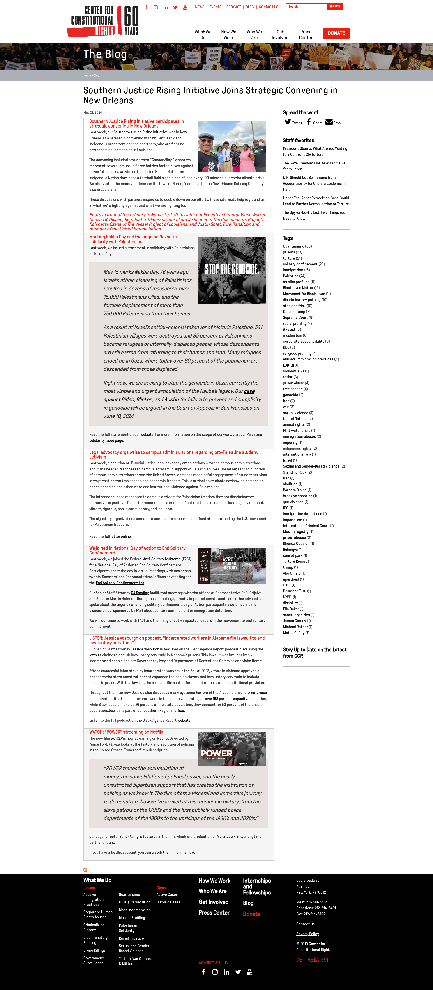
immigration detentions (302, 513)
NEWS (199, 7)
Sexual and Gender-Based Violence (311, 466)
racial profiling (295, 323)
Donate (336, 33)
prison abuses (294, 537)
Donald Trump (294, 311)
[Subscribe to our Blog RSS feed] (85, 870)
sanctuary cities (296, 615)
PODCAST (233, 7)
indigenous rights (297, 448)
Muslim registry (296, 531)
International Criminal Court (306, 525)
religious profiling (297, 353)
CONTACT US (268, 7)
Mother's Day (293, 632)
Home (87, 75)
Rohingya (290, 549)
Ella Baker (291, 609)
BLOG (250, 7)
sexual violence (295, 413)
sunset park (292, 555)
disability (290, 603)
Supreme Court (295, 317)
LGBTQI (288, 365)
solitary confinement (300, 264)
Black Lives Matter (298, 287)
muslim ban (292, 335)
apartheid (291, 579)
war (286, 406)
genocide (290, 394)
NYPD (287, 597)
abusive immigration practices (308, 359)
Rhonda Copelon (296, 543)
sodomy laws (293, 371)
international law (297, 454)
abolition (290, 484)
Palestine (290, 276)
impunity (290, 442)
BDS (286, 347)
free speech (293, 389)
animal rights (294, 424)
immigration (293, 270)
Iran (286, 401)
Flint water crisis (296, 430)
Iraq (286, 478)
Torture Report (295, 561)
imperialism (292, 520)
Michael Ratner (295, 627)
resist (288, 377)
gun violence (293, 502)
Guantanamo (293, 246)
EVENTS (215, 7)
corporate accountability (303, 341)
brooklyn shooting (297, 496)
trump (288, 567)
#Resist (289, 329)
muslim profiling (296, 282)
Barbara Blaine (295, 490)
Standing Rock (294, 472)
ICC (285, 508)
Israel (287, 460)
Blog (96, 75)
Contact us (305, 924)
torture (289, 258)
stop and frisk (294, 305)
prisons (289, 252)
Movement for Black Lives (304, 294)
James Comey (294, 620)
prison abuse (293, 383)
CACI (286, 585)
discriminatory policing (302, 299)
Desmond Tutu (294, 591)
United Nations (295, 418)
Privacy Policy (307, 934)
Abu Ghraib (292, 573)
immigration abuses (299, 436)
